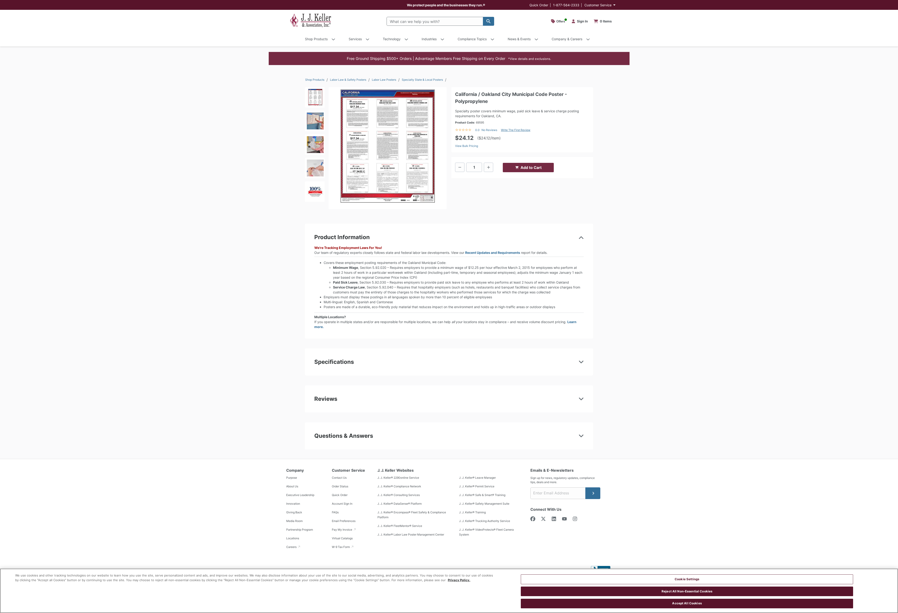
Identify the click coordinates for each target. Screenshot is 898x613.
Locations (292, 538)
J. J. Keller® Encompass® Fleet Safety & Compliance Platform (411, 515)
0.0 (477, 130)
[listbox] (315, 146)
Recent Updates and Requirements (492, 253)
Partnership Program (299, 529)
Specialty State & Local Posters (422, 79)
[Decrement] (459, 167)
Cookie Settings (687, 579)
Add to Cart (531, 167)
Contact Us (339, 477)
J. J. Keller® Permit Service (476, 486)
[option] (315, 99)
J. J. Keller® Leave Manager (477, 477)
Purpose (291, 477)
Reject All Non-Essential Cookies (687, 591)
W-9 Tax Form (341, 547)
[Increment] (488, 167)
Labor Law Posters (384, 79)
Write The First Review (515, 130)
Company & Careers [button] (567, 39)
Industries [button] (429, 39)
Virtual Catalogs (342, 538)
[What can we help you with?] (488, 21)
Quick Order (538, 5)
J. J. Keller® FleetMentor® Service (399, 526)
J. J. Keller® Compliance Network (399, 486)
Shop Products (314, 79)
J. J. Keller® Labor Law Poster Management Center (410, 534)
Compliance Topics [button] (472, 39)
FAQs (335, 512)
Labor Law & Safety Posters (348, 79)
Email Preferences (343, 521)
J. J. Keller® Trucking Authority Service (484, 521)
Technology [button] (392, 39)
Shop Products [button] (316, 39)
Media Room (294, 521)
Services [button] (355, 39)
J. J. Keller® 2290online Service (398, 477)
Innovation (293, 503)
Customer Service (598, 5)
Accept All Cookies (687, 603)
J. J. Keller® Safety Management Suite (484, 503)
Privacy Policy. (459, 580)
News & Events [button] (519, 39)
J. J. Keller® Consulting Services (398, 495)
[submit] (592, 493)
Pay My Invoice (342, 529)
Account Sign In (342, 503)
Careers (291, 547)
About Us (292, 486)
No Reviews (489, 130)
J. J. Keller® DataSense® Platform (399, 503)
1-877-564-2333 (566, 5)
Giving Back (294, 512)
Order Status (340, 486)
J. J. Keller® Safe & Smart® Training (482, 495)
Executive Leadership (300, 495)
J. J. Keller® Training (472, 512)
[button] (449, 58)
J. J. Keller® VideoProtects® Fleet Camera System (486, 532)
